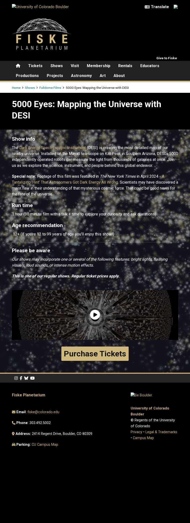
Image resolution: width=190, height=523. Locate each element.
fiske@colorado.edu (43, 412)
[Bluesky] (26, 378)
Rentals (125, 65)
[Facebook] (21, 378)
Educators (149, 65)
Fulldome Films (50, 88)
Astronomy (81, 75)
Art (103, 75)
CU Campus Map (45, 445)
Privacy (136, 432)
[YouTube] (32, 378)
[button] (95, 315)
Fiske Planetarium (28, 395)
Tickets (35, 65)
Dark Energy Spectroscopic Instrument (53, 147)
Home (16, 88)
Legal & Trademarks (161, 432)
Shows (56, 65)
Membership (98, 65)
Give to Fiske (166, 58)
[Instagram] (16, 378)
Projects (55, 75)
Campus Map (143, 438)
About (119, 75)
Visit (75, 65)
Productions (27, 75)
